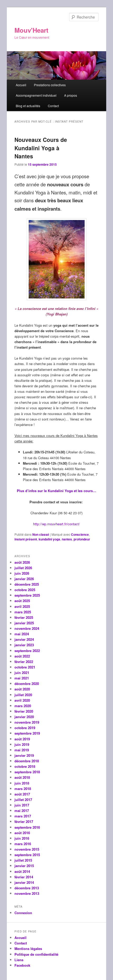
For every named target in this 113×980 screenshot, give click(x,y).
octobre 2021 (24, 667)
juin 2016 (21, 838)
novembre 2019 (26, 722)
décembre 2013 (26, 887)
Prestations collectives (50, 85)
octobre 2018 (24, 766)
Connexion (23, 912)
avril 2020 (22, 700)
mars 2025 (22, 611)
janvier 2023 (24, 644)
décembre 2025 (26, 584)
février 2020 (23, 711)
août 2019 (22, 738)
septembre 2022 (27, 650)
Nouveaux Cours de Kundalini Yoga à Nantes (40, 148)
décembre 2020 (26, 683)
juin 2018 (21, 783)
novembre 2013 (26, 893)
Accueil (21, 85)
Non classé (40, 534)
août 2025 (22, 600)
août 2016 (22, 832)
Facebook (22, 965)
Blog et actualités (28, 105)
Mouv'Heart (31, 30)
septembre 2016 (27, 827)
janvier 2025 (24, 622)
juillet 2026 (23, 567)
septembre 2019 (27, 733)
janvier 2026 (24, 578)
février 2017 (23, 821)
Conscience (80, 534)
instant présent (25, 539)
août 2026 (22, 562)
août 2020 (22, 689)
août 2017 (22, 794)
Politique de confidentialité (36, 954)
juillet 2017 (23, 799)
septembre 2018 (27, 771)
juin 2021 (21, 672)
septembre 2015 (27, 854)
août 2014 (22, 871)
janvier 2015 (24, 865)
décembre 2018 (26, 760)
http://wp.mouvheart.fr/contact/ (56, 523)
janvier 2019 (24, 755)
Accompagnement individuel (36, 95)
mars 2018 (22, 788)
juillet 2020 (23, 694)
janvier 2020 (24, 716)
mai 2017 (21, 810)
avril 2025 (22, 606)
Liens (18, 959)
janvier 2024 (24, 639)
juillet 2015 (23, 860)
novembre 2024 (26, 628)
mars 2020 (22, 705)
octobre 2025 (24, 589)
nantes (67, 539)
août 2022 (22, 656)
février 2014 (23, 876)
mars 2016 (22, 843)
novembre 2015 (26, 849)
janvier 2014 (24, 882)
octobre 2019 (24, 727)
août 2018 (22, 777)
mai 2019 (21, 749)
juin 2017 (21, 805)
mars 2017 (22, 816)
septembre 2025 (27, 595)
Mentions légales (28, 948)
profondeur (82, 539)
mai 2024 (21, 633)
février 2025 (23, 617)
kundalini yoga (49, 539)
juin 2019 (21, 744)
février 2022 (23, 661)
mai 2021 (21, 678)
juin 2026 (21, 573)
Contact (53, 105)
